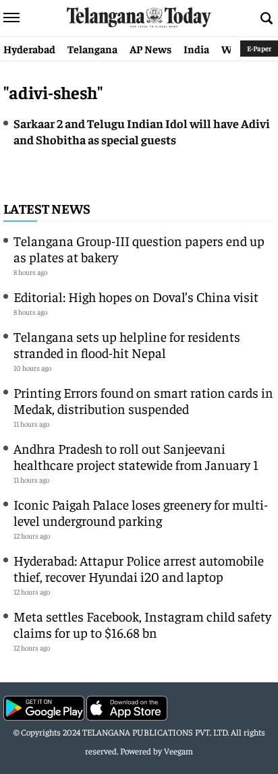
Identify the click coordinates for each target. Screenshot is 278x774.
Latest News (46, 208)
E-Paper (259, 48)
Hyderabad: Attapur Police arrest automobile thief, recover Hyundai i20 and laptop (138, 568)
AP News (150, 48)
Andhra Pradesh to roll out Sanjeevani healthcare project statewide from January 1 (135, 456)
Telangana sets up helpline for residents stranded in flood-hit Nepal (126, 344)
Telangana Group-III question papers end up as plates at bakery (139, 248)
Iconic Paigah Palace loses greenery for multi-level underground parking (140, 512)
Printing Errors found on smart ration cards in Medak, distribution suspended (143, 400)
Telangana (92, 48)
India (196, 48)
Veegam (178, 750)
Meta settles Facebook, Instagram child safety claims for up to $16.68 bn (142, 624)
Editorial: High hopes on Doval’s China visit (135, 296)
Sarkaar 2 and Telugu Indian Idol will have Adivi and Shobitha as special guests (141, 131)
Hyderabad (29, 48)
